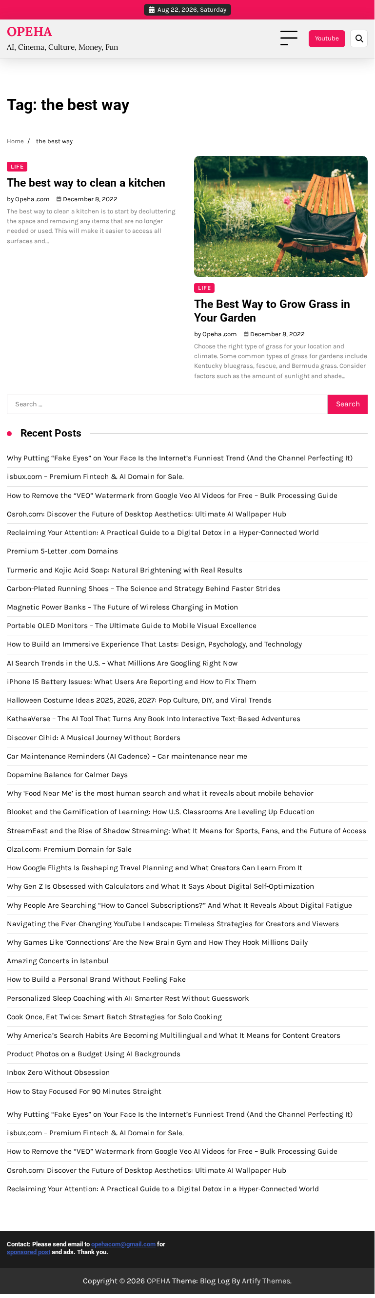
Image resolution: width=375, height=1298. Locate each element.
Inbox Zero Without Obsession (58, 1072)
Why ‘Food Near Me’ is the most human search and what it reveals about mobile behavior (160, 793)
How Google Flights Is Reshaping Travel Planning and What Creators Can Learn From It (154, 867)
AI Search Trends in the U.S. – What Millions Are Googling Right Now (122, 663)
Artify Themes (266, 1280)
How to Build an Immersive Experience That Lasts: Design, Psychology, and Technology (154, 644)
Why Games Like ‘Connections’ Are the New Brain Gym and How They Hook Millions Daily (157, 942)
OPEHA (29, 31)
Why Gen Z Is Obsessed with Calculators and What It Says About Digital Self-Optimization (160, 886)
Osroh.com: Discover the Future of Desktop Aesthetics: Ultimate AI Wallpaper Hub (146, 514)
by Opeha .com (28, 199)
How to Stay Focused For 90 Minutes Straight (84, 1091)
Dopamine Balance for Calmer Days (67, 774)
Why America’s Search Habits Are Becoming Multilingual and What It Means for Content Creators (173, 1035)
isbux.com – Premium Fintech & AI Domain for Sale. (95, 476)
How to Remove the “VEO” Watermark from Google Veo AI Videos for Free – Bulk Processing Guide (172, 495)
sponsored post (28, 1252)
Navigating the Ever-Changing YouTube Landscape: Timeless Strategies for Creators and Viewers (173, 923)
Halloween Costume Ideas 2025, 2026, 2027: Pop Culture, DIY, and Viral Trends (139, 700)
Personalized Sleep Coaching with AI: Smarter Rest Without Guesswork (128, 998)
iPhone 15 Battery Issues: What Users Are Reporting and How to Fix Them (131, 681)
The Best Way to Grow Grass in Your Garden (272, 310)
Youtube (327, 38)
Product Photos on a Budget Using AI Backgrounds (93, 1054)
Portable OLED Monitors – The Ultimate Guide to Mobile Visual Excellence (132, 625)
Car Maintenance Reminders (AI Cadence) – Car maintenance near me (127, 756)
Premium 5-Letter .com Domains (62, 551)
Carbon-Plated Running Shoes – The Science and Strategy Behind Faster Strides (143, 588)
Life (17, 166)
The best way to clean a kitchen (86, 183)
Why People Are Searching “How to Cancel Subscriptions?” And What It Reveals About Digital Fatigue (179, 905)
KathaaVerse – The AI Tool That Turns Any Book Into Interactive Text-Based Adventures (153, 718)
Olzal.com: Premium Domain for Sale (69, 849)
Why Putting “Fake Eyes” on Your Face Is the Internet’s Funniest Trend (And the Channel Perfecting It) (180, 458)
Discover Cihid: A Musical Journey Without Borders (93, 737)
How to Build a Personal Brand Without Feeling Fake (96, 979)
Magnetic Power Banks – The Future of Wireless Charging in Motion (122, 607)
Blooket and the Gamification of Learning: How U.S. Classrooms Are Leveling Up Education (161, 811)
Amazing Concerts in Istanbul (57, 960)
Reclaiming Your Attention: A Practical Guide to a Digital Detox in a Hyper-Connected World (163, 532)
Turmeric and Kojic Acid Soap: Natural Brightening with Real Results (124, 570)
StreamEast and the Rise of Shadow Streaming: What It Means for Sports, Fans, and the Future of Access (186, 830)
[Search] (359, 38)
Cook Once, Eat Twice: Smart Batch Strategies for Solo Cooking (114, 1016)
